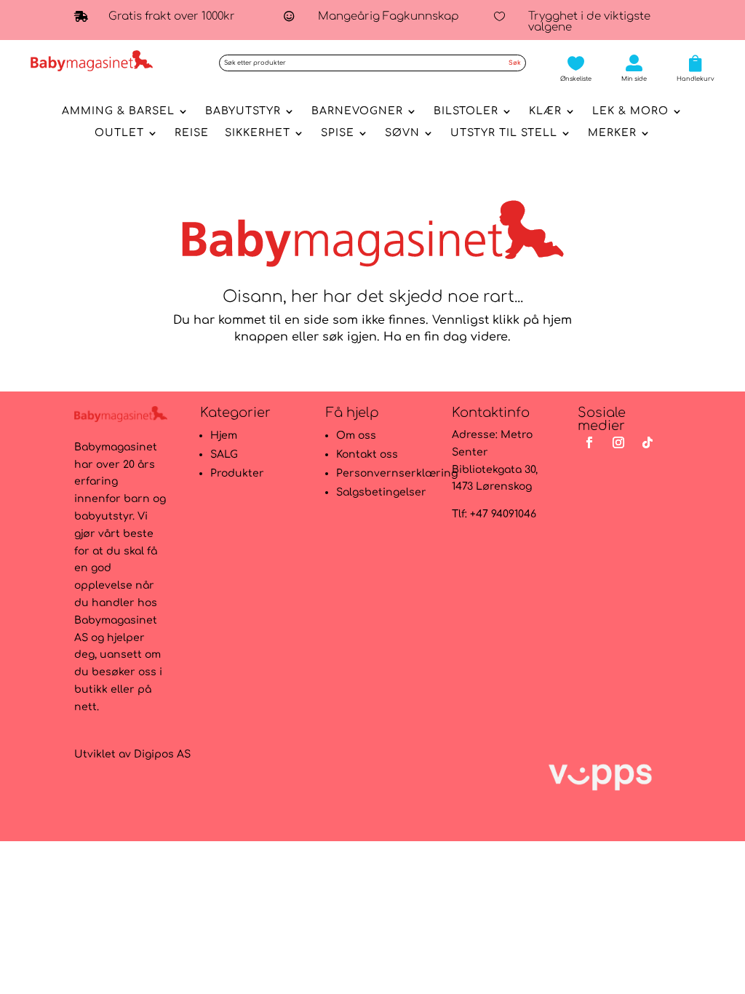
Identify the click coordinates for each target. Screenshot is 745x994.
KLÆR (545, 111)
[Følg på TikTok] (647, 442)
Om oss (356, 435)
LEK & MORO (630, 111)
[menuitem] (575, 68)
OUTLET (119, 133)
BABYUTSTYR (243, 111)
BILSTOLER (466, 111)
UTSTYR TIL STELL (503, 133)
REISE (192, 133)
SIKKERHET (257, 133)
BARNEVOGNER (357, 111)
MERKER (612, 133)
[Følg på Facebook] (589, 442)
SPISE (337, 133)
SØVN (402, 133)
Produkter (237, 473)
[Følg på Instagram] (618, 442)
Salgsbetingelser (381, 492)
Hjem (223, 435)
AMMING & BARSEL (118, 111)
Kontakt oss (367, 454)
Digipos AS (162, 754)
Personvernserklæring (397, 473)
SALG (224, 454)
